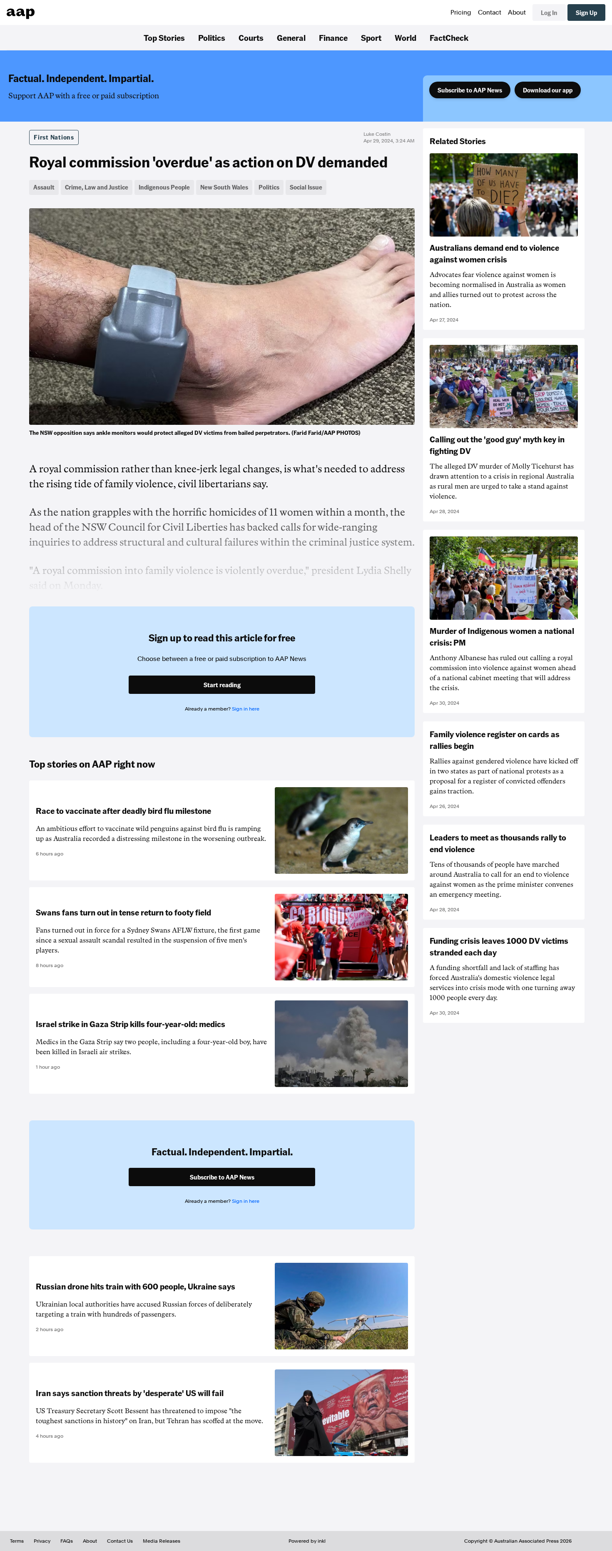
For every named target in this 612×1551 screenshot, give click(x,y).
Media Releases (161, 1541)
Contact (489, 12)
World (405, 37)
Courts (251, 37)
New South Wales (224, 187)
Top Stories (164, 37)
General (291, 37)
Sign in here (245, 709)
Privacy (42, 1541)
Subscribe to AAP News (470, 90)
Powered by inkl (307, 1541)
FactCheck (449, 37)
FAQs (66, 1541)
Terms (17, 1541)
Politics (211, 37)
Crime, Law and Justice (96, 187)
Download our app (547, 90)
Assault (44, 187)
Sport (371, 37)
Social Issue (306, 187)
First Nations (54, 137)
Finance (333, 37)
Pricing (460, 12)
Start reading (222, 685)
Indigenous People (164, 187)
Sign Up (586, 12)
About (517, 12)
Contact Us (120, 1541)
